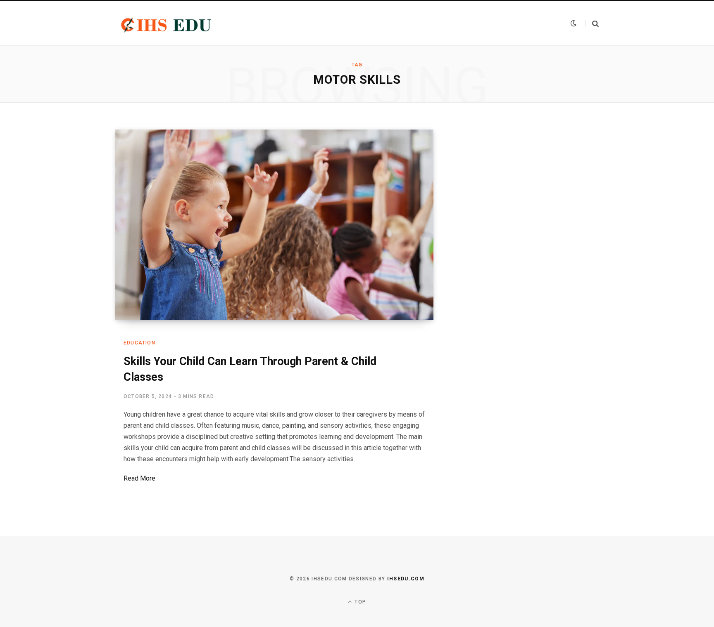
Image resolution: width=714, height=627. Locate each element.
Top (359, 602)
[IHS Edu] (167, 23)
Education (139, 343)
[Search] (592, 23)
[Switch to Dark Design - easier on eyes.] (573, 23)
